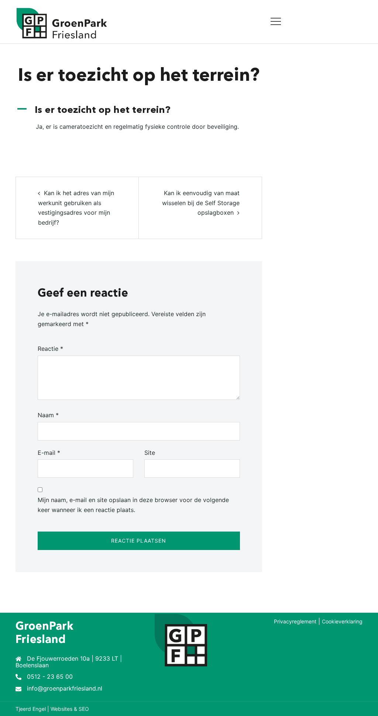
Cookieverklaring (342, 621)
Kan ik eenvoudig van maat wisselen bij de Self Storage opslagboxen (201, 203)
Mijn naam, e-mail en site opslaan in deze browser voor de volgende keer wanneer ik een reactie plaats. (133, 504)
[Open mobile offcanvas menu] (276, 21)
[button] (139, 110)
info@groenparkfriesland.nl (64, 688)
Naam (48, 415)
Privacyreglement (295, 621)
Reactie (50, 348)
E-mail (49, 452)
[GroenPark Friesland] (62, 23)
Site (149, 452)
